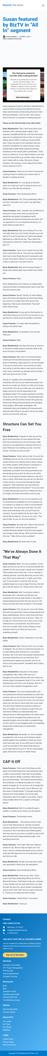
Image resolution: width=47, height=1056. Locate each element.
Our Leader (7, 1021)
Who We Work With (10, 1009)
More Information (22, 97)
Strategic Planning (10, 976)
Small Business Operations (12, 39)
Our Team (6, 1024)
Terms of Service (9, 1045)
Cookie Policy (8, 1039)
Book (5, 986)
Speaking (6, 1030)
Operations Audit (9, 991)
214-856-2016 (12, 933)
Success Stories (9, 1012)
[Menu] (43, 5)
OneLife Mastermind (11, 974)
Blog (4, 989)
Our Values (7, 1027)
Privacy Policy (8, 1042)
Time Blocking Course (11, 1000)
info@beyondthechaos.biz (17, 930)
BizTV (20, 106)
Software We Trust (10, 997)
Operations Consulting (11, 965)
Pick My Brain (8, 971)
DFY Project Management (13, 968)
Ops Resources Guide (11, 994)
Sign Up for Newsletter (15, 955)
